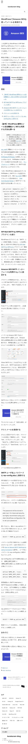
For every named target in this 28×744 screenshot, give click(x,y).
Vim (4, 714)
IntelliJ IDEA (6, 704)
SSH (18, 711)
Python (4, 711)
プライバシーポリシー (8, 740)
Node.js (12, 707)
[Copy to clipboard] (25, 188)
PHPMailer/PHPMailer (8, 157)
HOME (5, 738)
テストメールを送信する (11, 113)
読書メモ (20, 720)
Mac (22, 704)
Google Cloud (19, 701)
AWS (4, 670)
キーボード (5, 717)
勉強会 (4, 720)
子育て (12, 720)
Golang (10, 701)
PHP (20, 707)
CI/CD (11, 698)
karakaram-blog (14, 7)
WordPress (8, 670)
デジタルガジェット (17, 717)
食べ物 (4, 723)
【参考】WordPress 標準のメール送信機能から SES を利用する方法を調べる (15, 97)
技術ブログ (5, 668)
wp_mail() (19, 141)
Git (3, 701)
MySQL (4, 707)
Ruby (12, 711)
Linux (15, 704)
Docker (18, 698)
